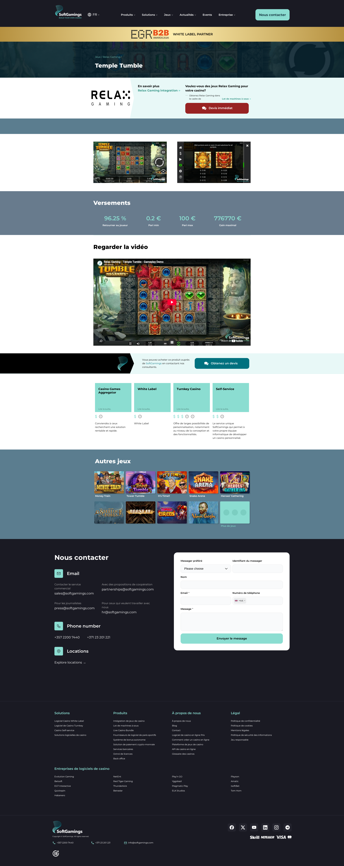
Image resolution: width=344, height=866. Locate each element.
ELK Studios (178, 790)
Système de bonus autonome (129, 740)
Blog (174, 725)
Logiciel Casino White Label (69, 721)
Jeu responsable (239, 740)
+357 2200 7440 (67, 637)
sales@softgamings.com (74, 593)
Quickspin (59, 790)
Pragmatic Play (180, 786)
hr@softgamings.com (119, 612)
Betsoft (58, 781)
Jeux (98, 56)
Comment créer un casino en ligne (190, 740)
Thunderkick (120, 786)
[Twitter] (243, 827)
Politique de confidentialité (245, 721)
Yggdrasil (177, 781)
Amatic (235, 781)
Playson (235, 776)
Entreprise (226, 14)
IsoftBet (235, 786)
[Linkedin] (265, 827)
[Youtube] (254, 827)
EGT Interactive (62, 786)
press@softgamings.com (74, 608)
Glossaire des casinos (183, 754)
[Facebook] (232, 827)
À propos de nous (181, 721)
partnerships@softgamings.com (128, 589)
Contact (176, 730)
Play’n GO (177, 776)
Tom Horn (236, 790)
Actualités (187, 14)
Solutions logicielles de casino (70, 735)
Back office (119, 758)
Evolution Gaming (64, 776)
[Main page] (70, 12)
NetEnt (117, 776)
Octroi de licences (122, 754)
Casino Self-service (64, 730)
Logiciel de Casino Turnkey (68, 725)
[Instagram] (276, 827)
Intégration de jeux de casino (129, 721)
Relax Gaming (111, 56)
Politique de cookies (242, 725)
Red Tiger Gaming (123, 781)
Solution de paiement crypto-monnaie (134, 744)
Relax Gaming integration (158, 90)
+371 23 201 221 (98, 637)
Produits (127, 14)
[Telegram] (288, 827)
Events (207, 14)
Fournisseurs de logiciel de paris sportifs (134, 735)
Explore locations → (70, 662)
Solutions (148, 14)
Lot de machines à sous (126, 725)
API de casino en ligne (184, 749)
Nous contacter (272, 15)
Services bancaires (123, 749)
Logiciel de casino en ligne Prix (188, 735)
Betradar (118, 790)
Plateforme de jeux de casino (187, 744)
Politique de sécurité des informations (251, 735)
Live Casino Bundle (123, 730)
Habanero (59, 795)
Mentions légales (240, 730)
